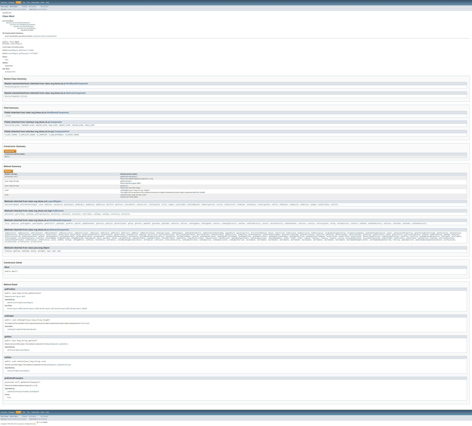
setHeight (124, 190)
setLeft (265, 223)
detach (270, 233)
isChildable (456, 236)
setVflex (354, 223)
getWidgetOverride (297, 236)
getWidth (146, 223)
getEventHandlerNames (271, 235)
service (220, 204)
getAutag (142, 235)
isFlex (164, 204)
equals (389, 233)
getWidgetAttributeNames (227, 236)
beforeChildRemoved (258, 233)
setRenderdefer (291, 223)
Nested (9, 9)
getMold (425, 235)
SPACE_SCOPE (89, 125)
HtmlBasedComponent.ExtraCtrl (17, 87)
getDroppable (37, 223)
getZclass (119, 204)
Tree (28, 2)
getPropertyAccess (42, 214)
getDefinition (230, 235)
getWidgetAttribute (208, 236)
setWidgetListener (220, 240)
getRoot (41, 236)
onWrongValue (90, 238)
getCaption (58, 204)
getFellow (320, 235)
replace (307, 238)
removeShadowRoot (275, 238)
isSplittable (180, 204)
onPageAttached (63, 238)
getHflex (69, 223)
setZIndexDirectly (419, 223)
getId (388, 235)
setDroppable (206, 223)
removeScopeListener (258, 238)
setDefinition (31, 240)
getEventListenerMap (290, 235)
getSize (123, 186)
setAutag (433, 238)
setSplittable (323, 204)
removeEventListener (195, 238)
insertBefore (130, 204)
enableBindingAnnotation (375, 233)
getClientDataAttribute (185, 235)
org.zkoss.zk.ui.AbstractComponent (18, 23)
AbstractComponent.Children (16, 96)
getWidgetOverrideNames (315, 236)
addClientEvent (37, 233)
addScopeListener (163, 233)
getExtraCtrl (49, 223)
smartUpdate (250, 240)
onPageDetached (77, 238)
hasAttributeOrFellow (371, 236)
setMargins (283, 204)
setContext (66, 214)
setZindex (397, 223)
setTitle (334, 204)
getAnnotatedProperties (403, 233)
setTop (332, 223)
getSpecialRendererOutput (116, 236)
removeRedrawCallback (239, 238)
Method (24, 9)
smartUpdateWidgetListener (357, 240)
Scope (43, 36)
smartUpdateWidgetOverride (380, 240)
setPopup (97, 214)
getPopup (29, 214)
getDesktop (242, 235)
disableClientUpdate (355, 233)
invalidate (445, 236)
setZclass (387, 223)
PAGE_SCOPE (53, 125)
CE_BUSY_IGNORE (11, 135)
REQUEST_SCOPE (64, 125)
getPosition (125, 181)
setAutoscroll (230, 204)
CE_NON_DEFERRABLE (56, 135)
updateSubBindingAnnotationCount (428, 240)
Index (42, 2)
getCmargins (69, 204)
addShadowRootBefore (193, 233)
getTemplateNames (184, 236)
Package (11, 2)
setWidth (362, 223)
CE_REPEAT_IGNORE (72, 135)
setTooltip (115, 214)
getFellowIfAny (341, 235)
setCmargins (251, 204)
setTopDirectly (343, 223)
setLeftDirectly (276, 223)
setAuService (423, 238)
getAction (15, 223)
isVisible (40, 238)
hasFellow (404, 236)
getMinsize (100, 204)
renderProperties (208, 204)
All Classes (44, 6)
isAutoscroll (142, 204)
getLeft (78, 223)
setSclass (302, 223)
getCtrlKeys (20, 214)
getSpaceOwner (99, 236)
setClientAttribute (446, 238)
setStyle (311, 223)
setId (53, 240)
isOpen (171, 204)
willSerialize (23, 241)
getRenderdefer (88, 223)
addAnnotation (10, 233)
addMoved (134, 233)
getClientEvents (203, 235)
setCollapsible (264, 204)
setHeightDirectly (229, 223)
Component (37, 36)
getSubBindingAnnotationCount (152, 236)
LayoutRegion (16, 44)
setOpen (313, 204)
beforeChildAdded (12, 204)
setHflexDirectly (253, 223)
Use (24, 2)
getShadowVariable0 (84, 236)
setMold (60, 240)
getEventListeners (307, 235)
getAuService (132, 235)
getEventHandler (254, 235)
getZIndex (165, 223)
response (315, 238)
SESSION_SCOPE (77, 125)
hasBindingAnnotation (390, 236)
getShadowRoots (52, 236)
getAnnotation (442, 233)
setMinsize (304, 204)
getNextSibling (436, 235)
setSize (123, 195)
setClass (183, 223)
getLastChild (397, 235)
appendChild (230, 233)
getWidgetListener (260, 236)
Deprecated (35, 2)
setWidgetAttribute (190, 240)
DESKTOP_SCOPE (41, 125)
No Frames (32, 6)
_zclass (8, 116)
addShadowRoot (177, 233)
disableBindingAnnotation (335, 233)
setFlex (275, 204)
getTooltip (55, 214)
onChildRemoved (193, 204)
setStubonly (100, 240)
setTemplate (148, 240)
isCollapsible (154, 204)
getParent (455, 235)
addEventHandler (50, 233)
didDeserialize (303, 233)
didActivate (280, 233)
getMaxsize (90, 204)
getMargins (79, 204)
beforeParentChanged (28, 204)
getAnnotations (11, 235)
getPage (447, 235)
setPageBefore (78, 240)
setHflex (241, 223)
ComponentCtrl (51, 36)
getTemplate (170, 236)
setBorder (241, 204)
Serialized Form (10, 72)
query (99, 238)
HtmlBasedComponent (77, 83)
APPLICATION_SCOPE (12, 125)
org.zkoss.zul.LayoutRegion (26, 28)
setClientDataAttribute (14, 240)
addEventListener (66, 233)
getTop (130, 223)
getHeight (60, 223)
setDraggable (194, 223)
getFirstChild (378, 235)
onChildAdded (50, 238)
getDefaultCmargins (128, 177)
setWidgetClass (205, 240)
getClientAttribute (166, 235)
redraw (114, 238)
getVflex (138, 223)
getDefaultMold (217, 235)
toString (396, 240)
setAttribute (387, 238)
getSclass (100, 223)
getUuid (195, 236)
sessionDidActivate (353, 238)
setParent (90, 240)
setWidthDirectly (375, 223)
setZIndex (406, 223)
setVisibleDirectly (172, 240)
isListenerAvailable (26, 238)
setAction (175, 223)
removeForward (211, 238)
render (286, 238)
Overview (4, 2)
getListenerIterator (412, 235)
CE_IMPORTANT (42, 135)
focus (7, 223)
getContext (9, 214)
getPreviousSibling (12, 236)
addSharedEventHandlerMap (213, 233)
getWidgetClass (245, 236)
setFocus (216, 223)
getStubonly (133, 236)
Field (14, 9)
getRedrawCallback (29, 236)
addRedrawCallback (147, 233)
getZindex (156, 223)
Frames (24, 6)
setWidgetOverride (236, 240)
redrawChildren (124, 238)
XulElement (58, 211)
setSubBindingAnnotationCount (130, 240)
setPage (68, 240)
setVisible (159, 240)
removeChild (181, 238)
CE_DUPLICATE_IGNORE (27, 135)
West (6, 156)
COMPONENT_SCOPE (27, 125)
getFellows (367, 235)
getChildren (152, 235)
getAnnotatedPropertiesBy (424, 233)
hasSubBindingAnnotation (429, 236)
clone (40, 204)
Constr (19, 9)
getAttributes (106, 235)
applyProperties (242, 233)
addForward (94, 233)
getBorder (48, 204)
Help (47, 2)
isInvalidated (10, 238)
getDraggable (25, 223)
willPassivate (449, 240)
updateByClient (408, 240)
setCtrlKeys (87, 214)
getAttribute (51, 235)
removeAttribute (138, 238)
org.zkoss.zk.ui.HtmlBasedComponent (22, 24)
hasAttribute (332, 236)
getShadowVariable (67, 236)
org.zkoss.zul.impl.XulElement (24, 26)
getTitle (109, 204)
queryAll (106, 238)
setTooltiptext (322, 223)
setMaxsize (294, 204)
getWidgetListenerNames (278, 236)
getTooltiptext (120, 223)
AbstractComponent (76, 93)
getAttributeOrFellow (91, 235)
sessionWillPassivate (371, 238)
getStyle (109, 223)
